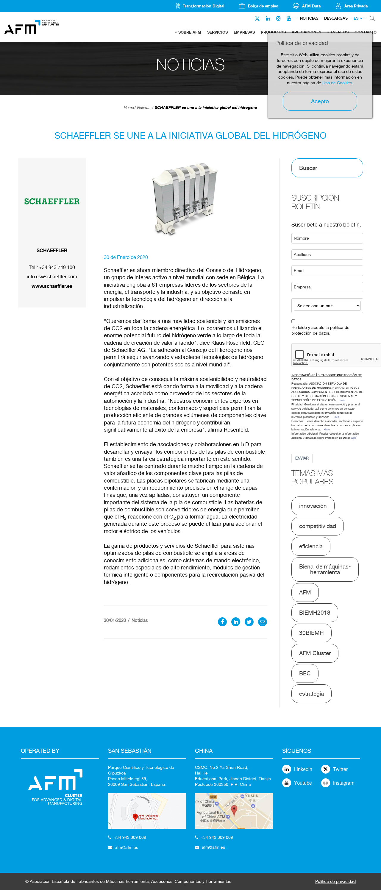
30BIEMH (311, 633)
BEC (305, 673)
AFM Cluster (315, 653)
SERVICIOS (217, 32)
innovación (313, 505)
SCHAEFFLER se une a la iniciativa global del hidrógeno (206, 107)
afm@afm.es (126, 847)
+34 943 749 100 (57, 267)
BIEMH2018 (314, 612)
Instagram (344, 783)
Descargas (336, 18)
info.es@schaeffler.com (52, 277)
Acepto (320, 101)
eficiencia (311, 546)
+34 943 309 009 (130, 837)
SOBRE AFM (189, 32)
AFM (305, 592)
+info (342, 400)
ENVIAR (302, 458)
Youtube (303, 783)
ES (356, 18)
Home (129, 107)
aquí (354, 437)
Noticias (309, 18)
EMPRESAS (244, 32)
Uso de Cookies (337, 82)
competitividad (317, 526)
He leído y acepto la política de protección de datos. (320, 330)
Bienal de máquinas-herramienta (325, 569)
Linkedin (303, 769)
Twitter (340, 769)
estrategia (311, 693)
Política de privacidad (335, 881)
